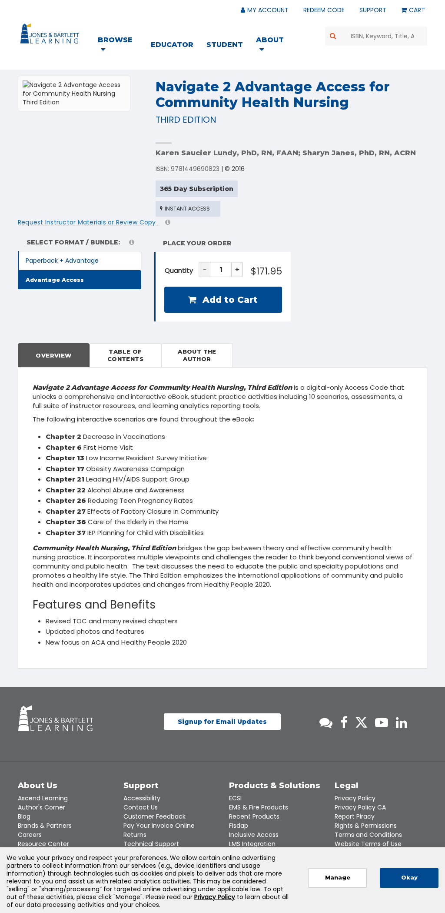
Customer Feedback (154, 816)
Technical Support (151, 843)
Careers (30, 834)
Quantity (179, 270)
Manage (337, 877)
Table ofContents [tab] (125, 355)
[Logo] (51, 35)
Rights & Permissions (366, 825)
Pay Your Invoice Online (159, 825)
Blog (24, 816)
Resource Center (43, 843)
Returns (134, 834)
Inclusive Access (254, 834)
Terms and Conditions (368, 834)
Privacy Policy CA (360, 807)
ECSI (235, 798)
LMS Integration (252, 843)
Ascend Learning (43, 798)
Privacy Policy (355, 798)
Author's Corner (41, 807)
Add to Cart (229, 299)
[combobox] (376, 36)
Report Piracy (355, 816)
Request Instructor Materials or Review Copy (88, 222)
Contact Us (140, 807)
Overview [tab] (53, 355)
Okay (409, 877)
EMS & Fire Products (258, 807)
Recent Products (254, 816)
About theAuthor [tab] (197, 355)
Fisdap (238, 825)
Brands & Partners (45, 825)
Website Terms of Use (368, 843)
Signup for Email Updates (222, 722)
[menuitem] (120, 46)
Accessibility (141, 798)
